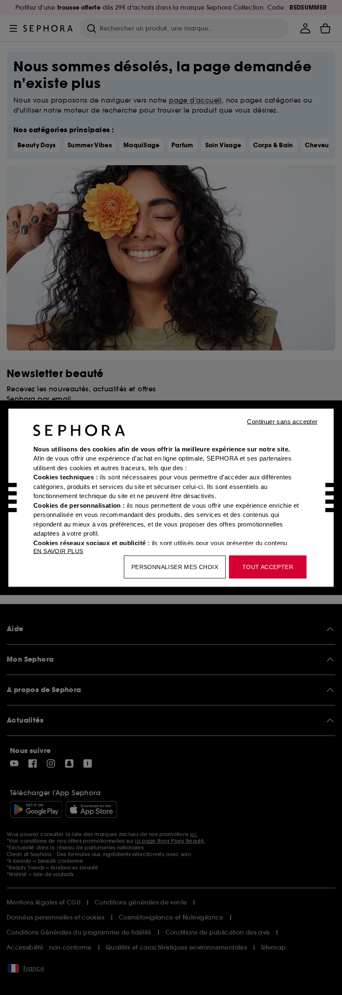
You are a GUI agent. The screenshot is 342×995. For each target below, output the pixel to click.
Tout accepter (267, 566)
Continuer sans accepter (282, 421)
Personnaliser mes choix (174, 566)
